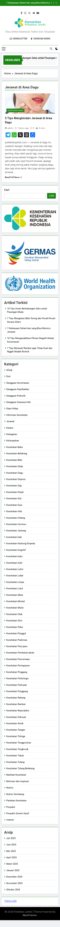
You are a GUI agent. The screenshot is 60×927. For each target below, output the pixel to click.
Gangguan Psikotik (16, 395)
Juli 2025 (11, 838)
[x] (29, 13)
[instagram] (25, 13)
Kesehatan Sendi (14, 723)
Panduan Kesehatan (16, 800)
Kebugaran (11, 434)
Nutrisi (9, 787)
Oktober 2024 (13, 889)
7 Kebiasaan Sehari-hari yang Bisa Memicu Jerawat (28, 3)
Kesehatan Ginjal (15, 492)
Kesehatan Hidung (15, 517)
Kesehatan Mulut (15, 607)
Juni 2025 (11, 844)
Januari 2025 (12, 870)
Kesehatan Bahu (14, 447)
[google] (34, 13)
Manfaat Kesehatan (16, 774)
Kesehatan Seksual (16, 717)
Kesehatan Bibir (14, 460)
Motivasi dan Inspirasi (17, 781)
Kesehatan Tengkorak (17, 749)
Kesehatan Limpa (15, 582)
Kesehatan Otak (14, 614)
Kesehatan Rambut (16, 704)
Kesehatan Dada (14, 466)
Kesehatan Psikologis (17, 678)
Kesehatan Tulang (15, 762)
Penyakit (10, 807)
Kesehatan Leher (14, 569)
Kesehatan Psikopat (16, 685)
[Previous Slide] (51, 3)
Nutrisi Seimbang (15, 794)
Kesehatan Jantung (16, 530)
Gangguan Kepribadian (17, 389)
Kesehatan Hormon (16, 524)
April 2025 (11, 857)
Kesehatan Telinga (15, 736)
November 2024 (14, 883)
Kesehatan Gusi (14, 505)
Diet (8, 376)
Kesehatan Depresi (16, 479)
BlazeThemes (30, 915)
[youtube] (38, 13)
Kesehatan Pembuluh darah (20, 652)
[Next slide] (56, 3)
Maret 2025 (12, 863)
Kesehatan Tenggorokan (18, 742)
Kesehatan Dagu (15, 110)
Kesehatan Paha (14, 627)
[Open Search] (51, 48)
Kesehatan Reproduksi (17, 710)
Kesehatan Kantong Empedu (20, 543)
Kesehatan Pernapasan (18, 665)
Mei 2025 (11, 851)
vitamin (10, 819)
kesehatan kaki (14, 537)
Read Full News (12, 177)
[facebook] (21, 13)
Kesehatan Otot (14, 620)
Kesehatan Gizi (14, 498)
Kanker (9, 427)
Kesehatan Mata (14, 595)
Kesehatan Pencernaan (18, 659)
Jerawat (10, 421)
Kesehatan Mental (15, 601)
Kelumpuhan (12, 440)
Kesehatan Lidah (14, 575)
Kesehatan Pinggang (16, 672)
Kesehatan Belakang (16, 453)
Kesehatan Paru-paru (16, 646)
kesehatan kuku (14, 556)
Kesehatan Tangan (15, 729)
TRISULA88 (10, 901)
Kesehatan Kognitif (16, 550)
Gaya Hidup (12, 408)
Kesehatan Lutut (14, 588)
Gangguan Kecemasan (17, 383)
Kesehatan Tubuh (15, 755)
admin (10, 128)
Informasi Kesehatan (17, 415)
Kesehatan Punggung (17, 691)
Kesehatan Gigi (14, 485)
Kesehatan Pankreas (16, 640)
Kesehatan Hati (14, 511)
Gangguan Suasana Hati (18, 402)
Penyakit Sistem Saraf (17, 813)
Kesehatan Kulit (14, 562)
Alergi (9, 370)
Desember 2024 (14, 876)
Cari (6, 189)
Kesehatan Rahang (15, 697)
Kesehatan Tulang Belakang (20, 768)
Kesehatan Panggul (16, 633)
